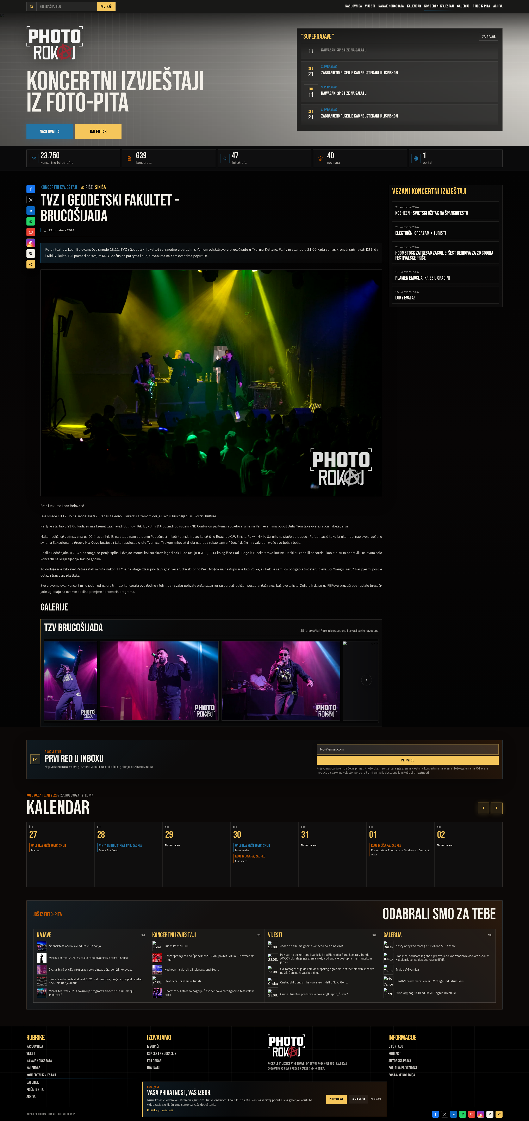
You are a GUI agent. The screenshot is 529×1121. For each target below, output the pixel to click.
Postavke (376, 1099)
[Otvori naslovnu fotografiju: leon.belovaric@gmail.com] (211, 383)
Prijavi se (407, 760)
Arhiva (498, 6)
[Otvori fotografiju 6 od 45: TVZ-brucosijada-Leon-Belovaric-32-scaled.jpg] (225, 681)
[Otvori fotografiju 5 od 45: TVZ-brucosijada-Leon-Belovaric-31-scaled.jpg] (103, 681)
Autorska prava (399, 1061)
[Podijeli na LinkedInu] (30, 210)
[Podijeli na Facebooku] (30, 189)
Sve (143, 935)
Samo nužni (358, 1099)
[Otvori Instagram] (30, 243)
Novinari (153, 1068)
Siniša (100, 187)
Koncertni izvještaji (439, 6)
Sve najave (489, 36)
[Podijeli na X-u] (30, 200)
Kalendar (414, 6)
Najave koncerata (391, 6)
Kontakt (394, 1054)
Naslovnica (353, 6)
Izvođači (153, 1046)
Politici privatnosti (416, 772)
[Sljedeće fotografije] (354, 680)
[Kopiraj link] (30, 253)
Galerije (463, 6)
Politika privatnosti (403, 1068)
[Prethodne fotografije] (69, 680)
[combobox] (67, 6)
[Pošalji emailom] (30, 232)
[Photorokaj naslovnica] (54, 44)
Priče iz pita (481, 6)
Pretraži (106, 6)
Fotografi (154, 1061)
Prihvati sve (336, 1099)
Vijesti (370, 6)
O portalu (395, 1046)
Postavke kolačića (401, 1075)
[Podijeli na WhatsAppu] (30, 221)
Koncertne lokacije (161, 1054)
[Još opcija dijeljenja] (30, 264)
